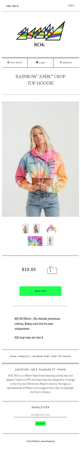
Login (8, 5)
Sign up (15, 5)
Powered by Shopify (48, 441)
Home (13, 356)
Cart (41, 63)
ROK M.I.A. (36, 441)
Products (24, 356)
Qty (51, 267)
